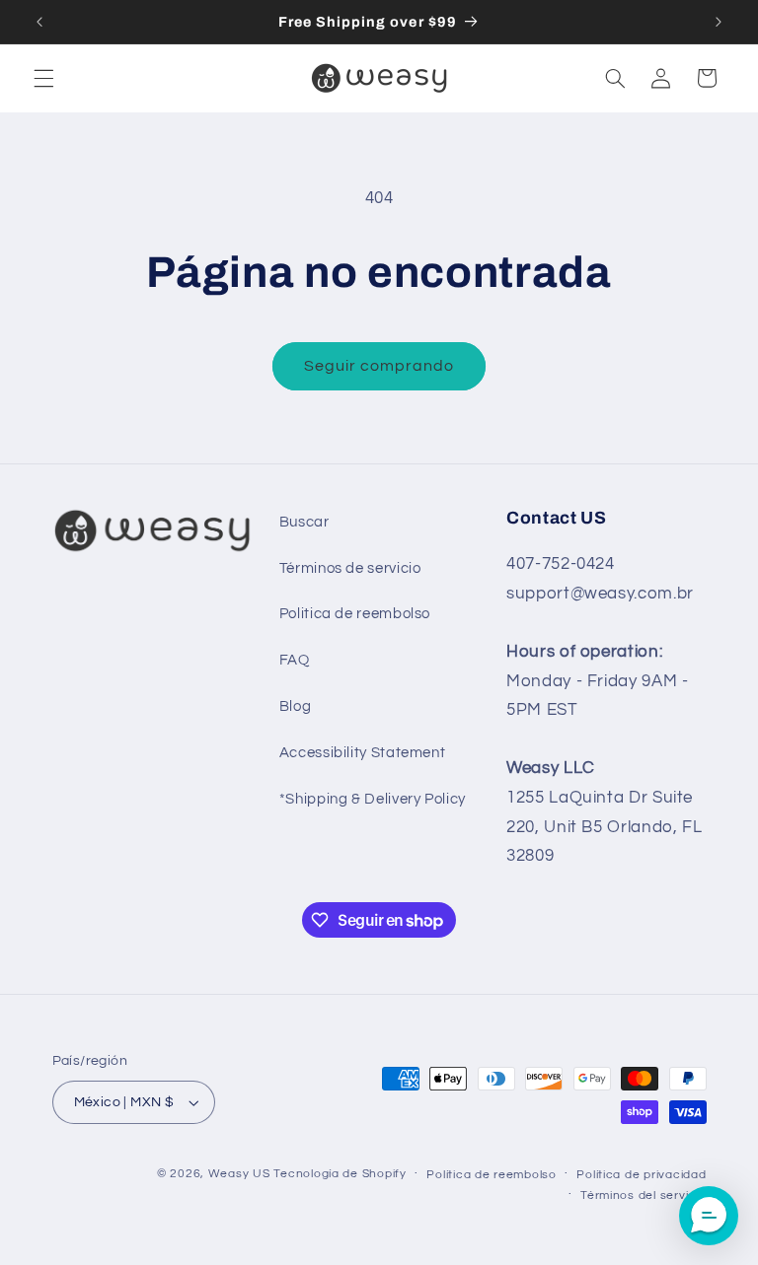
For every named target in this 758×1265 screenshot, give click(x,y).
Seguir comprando (379, 366)
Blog (295, 706)
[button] (43, 78)
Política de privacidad (641, 1174)
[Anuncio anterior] (39, 21)
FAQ (294, 660)
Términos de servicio (350, 568)
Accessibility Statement (362, 752)
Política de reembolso (491, 1174)
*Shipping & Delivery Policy (372, 799)
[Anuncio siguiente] (718, 21)
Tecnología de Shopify (339, 1173)
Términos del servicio (643, 1195)
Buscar (304, 522)
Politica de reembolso (354, 613)
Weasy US (239, 1173)
